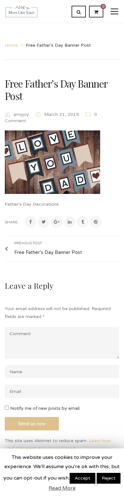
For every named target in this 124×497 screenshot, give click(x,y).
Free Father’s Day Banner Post (56, 89)
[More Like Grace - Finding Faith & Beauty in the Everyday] (21, 11)
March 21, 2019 (62, 114)
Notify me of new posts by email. (45, 408)
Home (11, 45)
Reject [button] (108, 478)
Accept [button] (82, 478)
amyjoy (21, 114)
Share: (11, 222)
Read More (62, 488)
